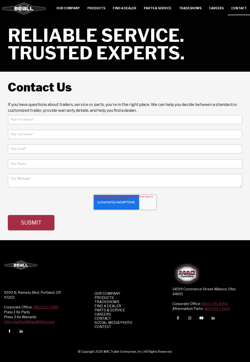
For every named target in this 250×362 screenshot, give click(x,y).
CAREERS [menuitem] (102, 314)
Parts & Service (157, 8)
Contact (239, 8)
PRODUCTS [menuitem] (104, 297)
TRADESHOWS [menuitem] (106, 302)
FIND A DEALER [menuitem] (107, 306)
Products (96, 8)
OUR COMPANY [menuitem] (107, 293)
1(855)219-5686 (46, 307)
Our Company (68, 8)
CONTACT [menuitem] (102, 318)
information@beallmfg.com (29, 321)
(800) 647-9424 (217, 308)
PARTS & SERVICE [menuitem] (109, 310)
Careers (216, 8)
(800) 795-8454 (215, 304)
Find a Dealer (124, 8)
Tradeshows (190, 8)
